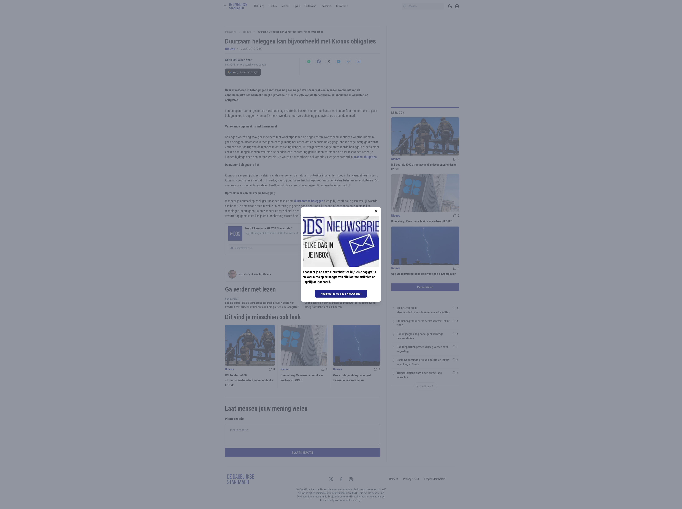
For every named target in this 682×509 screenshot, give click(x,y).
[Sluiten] (376, 211)
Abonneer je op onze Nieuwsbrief (341, 293)
